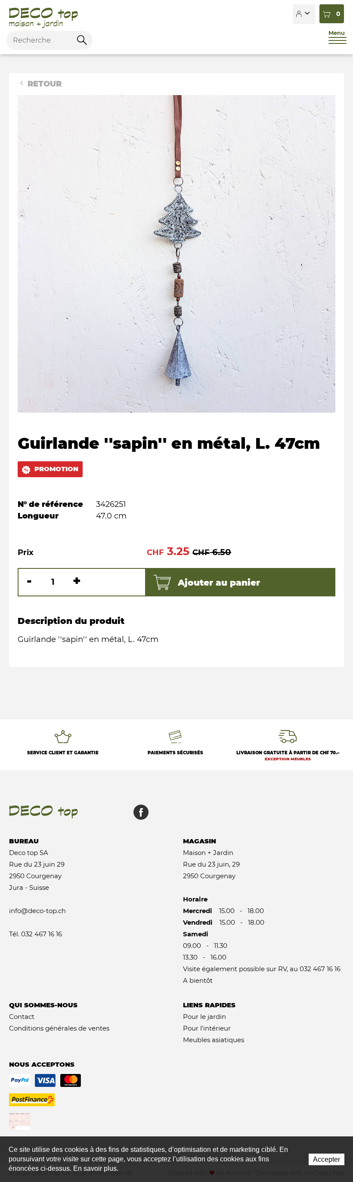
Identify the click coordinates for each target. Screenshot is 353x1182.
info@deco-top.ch (37, 911)
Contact (21, 1016)
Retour (43, 84)
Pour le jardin (204, 1016)
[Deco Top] (43, 14)
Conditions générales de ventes (59, 1028)
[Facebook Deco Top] (138, 816)
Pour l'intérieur (207, 1028)
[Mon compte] (304, 14)
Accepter (326, 1159)
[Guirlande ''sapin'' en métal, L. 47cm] (176, 253)
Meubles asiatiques (213, 1040)
